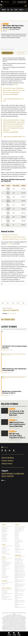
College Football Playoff (6, 562)
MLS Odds (17, 534)
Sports (12, 319)
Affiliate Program (5, 583)
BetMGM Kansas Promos (19, 571)
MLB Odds (17, 533)
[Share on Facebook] (8, 303)
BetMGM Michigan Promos (20, 580)
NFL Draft (3, 566)
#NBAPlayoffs (12, 122)
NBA (2, 319)
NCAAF (16, 9)
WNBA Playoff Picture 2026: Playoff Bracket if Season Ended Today (17, 424)
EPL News (17, 543)
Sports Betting (8, 458)
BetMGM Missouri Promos (20, 584)
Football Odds (4, 531)
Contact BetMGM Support (7, 593)
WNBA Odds (17, 542)
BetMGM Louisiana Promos (20, 574)
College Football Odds (19, 530)
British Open (4, 561)
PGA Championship (5, 568)
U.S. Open (3, 572)
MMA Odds (4, 537)
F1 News (16, 550)
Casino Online (7, 461)
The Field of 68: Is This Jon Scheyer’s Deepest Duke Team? (16, 413)
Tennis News (17, 548)
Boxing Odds (4, 530)
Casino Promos (18, 558)
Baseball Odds (4, 527)
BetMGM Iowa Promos (19, 570)
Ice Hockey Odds (5, 534)
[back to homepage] (3, 6)
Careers (3, 584)
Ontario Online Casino (6, 553)
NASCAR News (17, 545)
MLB (12, 9)
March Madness (5, 577)
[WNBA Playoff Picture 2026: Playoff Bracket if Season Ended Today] (4, 422)
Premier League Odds (19, 541)
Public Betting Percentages (7, 599)
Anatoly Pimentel (6, 29)
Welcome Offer (20, 52)
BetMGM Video (4, 349)
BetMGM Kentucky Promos (20, 573)
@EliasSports (6, 130)
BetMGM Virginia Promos (19, 600)
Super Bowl (4, 569)
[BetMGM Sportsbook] (5, 2)
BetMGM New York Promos (20, 589)
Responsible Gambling (13, 474)
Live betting (10, 244)
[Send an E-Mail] (14, 303)
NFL (8, 9)
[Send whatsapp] (19, 303)
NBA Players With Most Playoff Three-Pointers (15, 239)
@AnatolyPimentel (11, 313)
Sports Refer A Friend (19, 560)
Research (3, 594)
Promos (4, 9)
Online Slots (4, 552)
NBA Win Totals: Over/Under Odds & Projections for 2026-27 (11, 392)
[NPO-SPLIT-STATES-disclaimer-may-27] (14, 290)
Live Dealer (4, 548)
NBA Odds (17, 535)
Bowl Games (4, 559)
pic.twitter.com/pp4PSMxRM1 (10, 132)
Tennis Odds (4, 541)
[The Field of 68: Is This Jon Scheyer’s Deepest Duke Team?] (4, 411)
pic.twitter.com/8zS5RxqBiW (10, 94)
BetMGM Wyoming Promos (20, 607)
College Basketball (5, 565)
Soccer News (17, 546)
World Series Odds (5, 576)
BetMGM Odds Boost (19, 563)
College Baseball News (19, 549)
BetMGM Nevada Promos (19, 585)
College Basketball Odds (19, 528)
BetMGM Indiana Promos (19, 569)
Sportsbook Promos (7, 52)
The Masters (4, 570)
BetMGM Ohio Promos (19, 593)
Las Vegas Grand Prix (6, 563)
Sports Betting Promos (19, 559)
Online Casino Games (6, 549)
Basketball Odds (5, 528)
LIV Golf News (17, 531)
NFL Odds (17, 537)
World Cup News (18, 552)
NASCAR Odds (4, 538)
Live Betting (4, 535)
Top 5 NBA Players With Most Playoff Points (14, 237)
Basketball (5, 23)
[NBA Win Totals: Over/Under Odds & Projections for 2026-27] (4, 433)
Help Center (8, 476)
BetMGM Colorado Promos (20, 566)
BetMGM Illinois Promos (19, 567)
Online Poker (7, 464)
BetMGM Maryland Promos (20, 575)
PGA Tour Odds (18, 539)
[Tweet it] (3, 303)
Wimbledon (4, 573)
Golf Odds (4, 533)
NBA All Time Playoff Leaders (10, 235)
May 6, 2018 (22, 136)
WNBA (16, 420)
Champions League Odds (19, 527)
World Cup (4, 574)
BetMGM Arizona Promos (19, 564)
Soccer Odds (4, 539)
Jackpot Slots (4, 547)
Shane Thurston (5, 372)
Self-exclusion (4, 597)
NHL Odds (17, 538)
